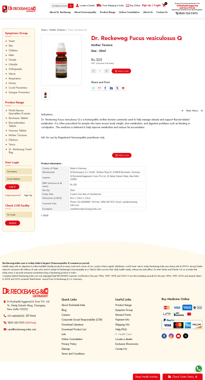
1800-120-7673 (22, 323)
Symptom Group (124, 310)
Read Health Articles (146, 377)
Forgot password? (13, 195)
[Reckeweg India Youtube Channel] (178, 336)
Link (64, 334)
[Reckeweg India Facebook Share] (105, 88)
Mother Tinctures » (58, 29)
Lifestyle (13, 64)
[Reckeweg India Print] (123, 88)
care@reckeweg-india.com (22, 329)
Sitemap (66, 349)
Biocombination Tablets (17, 124)
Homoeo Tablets (17, 130)
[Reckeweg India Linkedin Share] (111, 88)
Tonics (12, 144)
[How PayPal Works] (182, 324)
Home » (44, 29)
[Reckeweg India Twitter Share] (117, 88)
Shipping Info (122, 324)
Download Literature (72, 324)
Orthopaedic (15, 69)
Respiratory (15, 78)
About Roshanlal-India (73, 305)
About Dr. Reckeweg (60, 12)
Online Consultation (129, 12)
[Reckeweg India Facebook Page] (164, 336)
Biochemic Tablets (18, 118)
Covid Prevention (18, 87)
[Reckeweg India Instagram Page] (171, 336)
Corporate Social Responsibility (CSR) (82, 319)
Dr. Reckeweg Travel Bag (20, 151)
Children (13, 50)
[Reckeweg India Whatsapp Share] (93, 88)
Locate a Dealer (87, 5)
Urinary (12, 83)
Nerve (12, 73)
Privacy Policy (69, 344)
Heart (12, 41)
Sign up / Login (151, 5)
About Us (148, 12)
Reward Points (123, 315)
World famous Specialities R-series (19, 112)
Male (11, 55)
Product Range (107, 12)
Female (12, 59)
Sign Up (28, 195)
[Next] (202, 111)
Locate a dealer (123, 339)
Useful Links (123, 299)
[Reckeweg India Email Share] (99, 88)
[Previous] (183, 111)
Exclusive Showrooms (126, 344)
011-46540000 (16, 316)
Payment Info (122, 319)
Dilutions (13, 139)
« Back (45, 215)
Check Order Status (183, 377)
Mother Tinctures (18, 135)
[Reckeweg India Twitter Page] (185, 335)
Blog (64, 310)
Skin (11, 45)
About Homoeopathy (85, 12)
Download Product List (74, 329)
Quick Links (69, 299)
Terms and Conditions (73, 354)
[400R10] (61, 60)
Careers (66, 315)
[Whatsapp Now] (199, 369)
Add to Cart (123, 71)
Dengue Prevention (19, 92)
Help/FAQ (121, 329)
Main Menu (192, 110)
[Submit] (71, 6)
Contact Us (162, 12)
